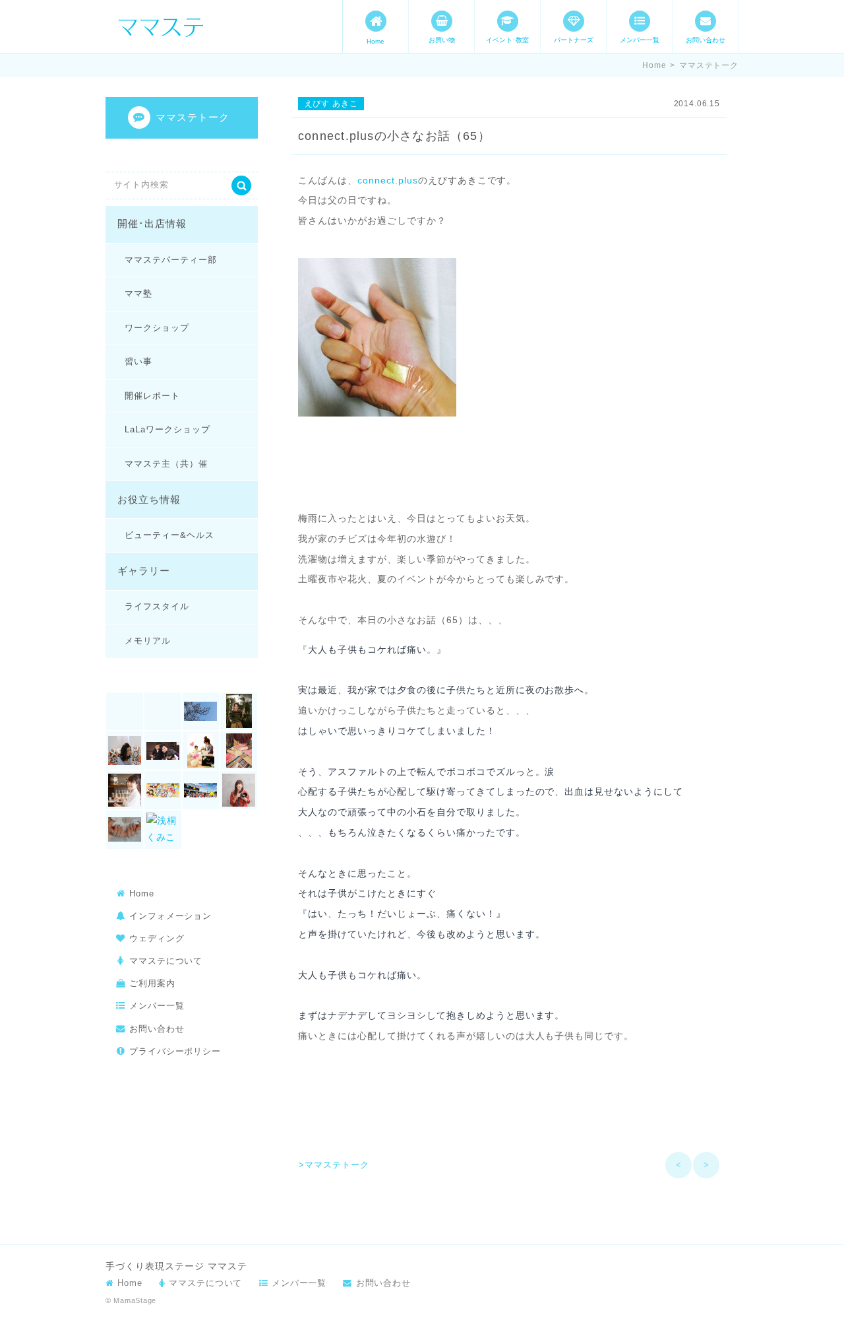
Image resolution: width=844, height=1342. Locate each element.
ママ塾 (138, 293)
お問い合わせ (705, 40)
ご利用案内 (152, 983)
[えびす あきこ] (163, 750)
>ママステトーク (334, 1165)
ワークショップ (157, 328)
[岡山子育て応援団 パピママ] (201, 790)
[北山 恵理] (125, 790)
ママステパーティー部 (170, 260)
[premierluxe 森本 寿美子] (125, 750)
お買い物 (442, 40)
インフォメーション (170, 916)
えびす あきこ (331, 103)
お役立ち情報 (149, 499)
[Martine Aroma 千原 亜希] (239, 711)
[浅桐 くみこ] (163, 830)
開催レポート (152, 396)
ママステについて (165, 961)
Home (375, 41)
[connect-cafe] (201, 711)
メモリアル (148, 641)
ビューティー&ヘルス (169, 535)
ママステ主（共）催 (166, 464)
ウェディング (157, 938)
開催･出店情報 (152, 223)
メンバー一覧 (639, 40)
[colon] (163, 711)
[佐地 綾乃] (239, 750)
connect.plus (387, 180)
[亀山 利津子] (201, 750)
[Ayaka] (125, 711)
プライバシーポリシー (175, 1051)
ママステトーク (708, 65)
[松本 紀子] (239, 790)
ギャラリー (143, 571)
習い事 (138, 361)
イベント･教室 (507, 40)
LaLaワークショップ (167, 429)
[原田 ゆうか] (163, 790)
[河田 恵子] (125, 830)
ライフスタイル (157, 606)
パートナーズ (573, 40)
